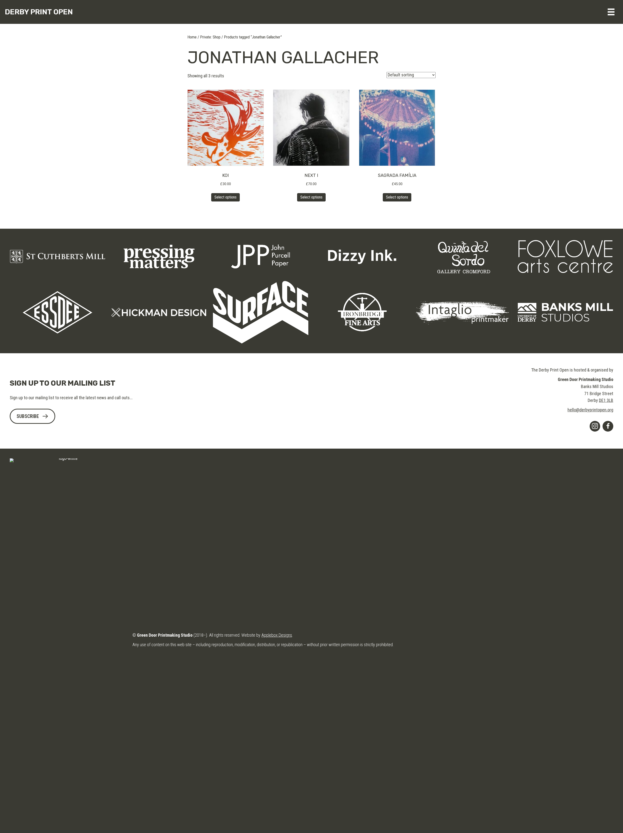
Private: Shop (210, 37)
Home (192, 37)
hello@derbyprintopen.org (590, 409)
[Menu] (611, 12)
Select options (225, 197)
